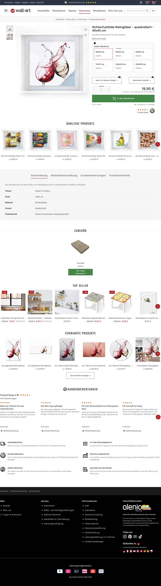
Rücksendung (91, 519)
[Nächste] (157, 144)
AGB (87, 505)
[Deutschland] (124, 551)
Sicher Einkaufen (15, 454)
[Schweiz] (141, 551)
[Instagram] (125, 536)
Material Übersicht (52, 514)
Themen (17, 2)
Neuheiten (9, 2)
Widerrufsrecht (34, 491)
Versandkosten (15, 442)
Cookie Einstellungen (94, 541)
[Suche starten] (147, 10)
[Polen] (151, 551)
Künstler (40, 2)
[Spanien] (144, 551)
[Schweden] (148, 551)
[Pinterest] (130, 536)
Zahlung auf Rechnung (101, 468)
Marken (25, 2)
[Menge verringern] (94, 89)
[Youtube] (135, 536)
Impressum (4, 491)
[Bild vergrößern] (85, 34)
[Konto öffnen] (141, 2)
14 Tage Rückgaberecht (101, 442)
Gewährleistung (92, 532)
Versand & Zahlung (94, 514)
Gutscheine (49, 505)
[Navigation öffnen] (6, 10)
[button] (52, 63)
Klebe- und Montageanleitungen (59, 510)
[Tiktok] (140, 536)
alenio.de (126, 515)
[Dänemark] (138, 551)
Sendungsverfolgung (53, 523)
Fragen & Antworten (12, 514)
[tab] (39, 176)
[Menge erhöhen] (108, 89)
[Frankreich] (127, 551)
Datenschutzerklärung (18, 491)
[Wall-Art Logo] (21, 10)
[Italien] (131, 551)
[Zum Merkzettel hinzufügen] (85, 29)
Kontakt (6, 505)
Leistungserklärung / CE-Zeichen (100, 537)
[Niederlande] (134, 551)
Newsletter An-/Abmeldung (56, 519)
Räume (32, 2)
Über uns (7, 510)
